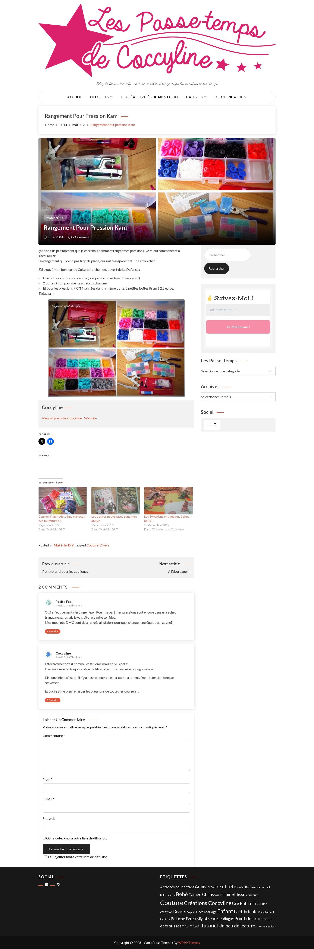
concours (252, 895)
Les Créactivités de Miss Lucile (149, 97)
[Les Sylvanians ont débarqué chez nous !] (168, 500)
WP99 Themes (189, 942)
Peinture (165, 919)
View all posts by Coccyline (62, 418)
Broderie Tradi (262, 887)
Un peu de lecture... (238, 925)
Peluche (178, 918)
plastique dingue (221, 919)
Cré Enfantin (244, 903)
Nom (47, 779)
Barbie (249, 887)
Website (90, 418)
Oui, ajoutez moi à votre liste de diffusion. (78, 857)
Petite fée (64, 601)
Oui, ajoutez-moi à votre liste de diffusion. (76, 838)
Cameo (194, 894)
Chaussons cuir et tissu (223, 894)
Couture (92, 545)
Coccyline (63, 653)
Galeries (194, 97)
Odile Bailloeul (266, 912)
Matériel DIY (55, 218)
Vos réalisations (267, 926)
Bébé (182, 894)
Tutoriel (209, 925)
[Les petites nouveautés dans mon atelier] (115, 500)
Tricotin (195, 926)
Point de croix (248, 918)
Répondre (52, 631)
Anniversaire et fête (215, 886)
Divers (104, 545)
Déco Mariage (206, 912)
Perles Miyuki (196, 919)
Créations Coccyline (207, 903)
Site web (49, 818)
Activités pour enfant (177, 887)
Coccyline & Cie (228, 97)
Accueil (74, 97)
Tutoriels (99, 97)
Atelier (241, 887)
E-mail (48, 799)
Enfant (225, 911)
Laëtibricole (246, 911)
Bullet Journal (167, 895)
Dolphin (191, 912)
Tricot (185, 926)
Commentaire (54, 736)
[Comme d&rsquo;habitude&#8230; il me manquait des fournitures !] (62, 500)
